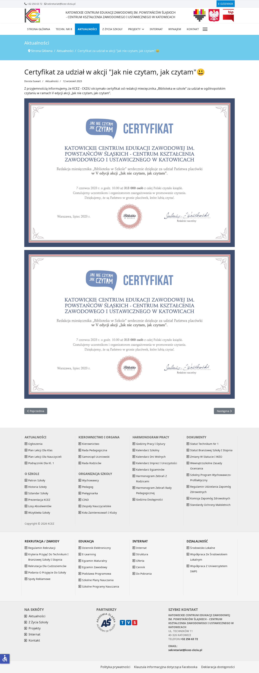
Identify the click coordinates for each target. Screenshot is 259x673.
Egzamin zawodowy (94, 567)
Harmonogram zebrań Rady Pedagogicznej (154, 490)
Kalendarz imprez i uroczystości (156, 463)
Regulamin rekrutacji (42, 548)
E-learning (89, 554)
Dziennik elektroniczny (96, 548)
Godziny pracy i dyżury (150, 444)
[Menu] (205, 29)
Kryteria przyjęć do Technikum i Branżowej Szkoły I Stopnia (48, 556)
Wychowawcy (90, 480)
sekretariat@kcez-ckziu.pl (61, 3)
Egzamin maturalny (94, 561)
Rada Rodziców (91, 463)
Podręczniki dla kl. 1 (41, 463)
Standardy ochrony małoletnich (210, 505)
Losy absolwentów (39, 506)
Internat (156, 29)
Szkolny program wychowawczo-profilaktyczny (210, 477)
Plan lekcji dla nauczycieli (45, 456)
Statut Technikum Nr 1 (204, 444)
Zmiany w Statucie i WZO (206, 456)
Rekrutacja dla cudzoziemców (47, 566)
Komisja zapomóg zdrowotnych (210, 498)
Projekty (134, 29)
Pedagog (87, 487)
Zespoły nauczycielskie (96, 506)
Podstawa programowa (96, 573)
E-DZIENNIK (225, 3)
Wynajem (174, 29)
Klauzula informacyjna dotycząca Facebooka (165, 667)
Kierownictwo (90, 444)
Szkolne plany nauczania (98, 580)
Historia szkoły (37, 487)
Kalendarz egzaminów (150, 469)
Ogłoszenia (35, 444)
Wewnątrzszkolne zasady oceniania (206, 465)
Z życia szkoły (112, 29)
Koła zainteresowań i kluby (99, 512)
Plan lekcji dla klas (40, 450)
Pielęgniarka (90, 493)
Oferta (140, 561)
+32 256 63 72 (34, 3)
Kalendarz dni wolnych (151, 456)
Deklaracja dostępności (218, 667)
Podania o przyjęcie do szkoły (47, 572)
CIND (85, 499)
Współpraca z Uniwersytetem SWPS (208, 568)
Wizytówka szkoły (39, 512)
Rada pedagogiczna (94, 450)
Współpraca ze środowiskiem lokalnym (208, 556)
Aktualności (87, 29)
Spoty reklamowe (39, 579)
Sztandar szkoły (38, 493)
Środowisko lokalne (202, 548)
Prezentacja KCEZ (39, 499)
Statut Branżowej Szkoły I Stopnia (211, 450)
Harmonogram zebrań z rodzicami (151, 478)
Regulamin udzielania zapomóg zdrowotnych (210, 489)
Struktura (142, 554)
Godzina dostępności (149, 499)
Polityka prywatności (115, 667)
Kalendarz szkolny (147, 450)
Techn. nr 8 (64, 29)
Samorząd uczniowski (96, 456)
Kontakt (193, 29)
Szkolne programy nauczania (100, 586)
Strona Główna (38, 29)
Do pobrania (144, 573)
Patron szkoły (36, 480)
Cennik (140, 567)
